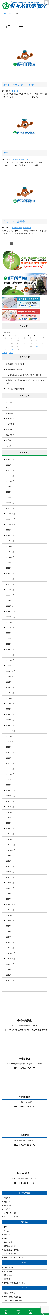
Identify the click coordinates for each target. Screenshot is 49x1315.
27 (37, 347)
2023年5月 (10, 589)
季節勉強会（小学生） (12, 1250)
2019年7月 (10, 812)
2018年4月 (10, 877)
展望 (6, 153)
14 (43, 341)
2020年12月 (10, 731)
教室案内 (7, 1209)
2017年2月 (10, 942)
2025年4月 (10, 503)
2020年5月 (10, 768)
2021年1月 (10, 725)
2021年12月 (10, 671)
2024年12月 (10, 513)
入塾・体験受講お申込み (13, 1297)
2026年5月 (10, 475)
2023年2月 (10, 600)
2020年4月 (10, 774)
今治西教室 (10, 424)
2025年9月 (10, 492)
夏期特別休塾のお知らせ (15, 369)
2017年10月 (10, 904)
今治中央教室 (17, 227)
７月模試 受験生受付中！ (16, 388)
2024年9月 (10, 530)
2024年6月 (10, 541)
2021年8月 (10, 687)
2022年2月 (10, 660)
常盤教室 (9, 429)
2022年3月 (10, 655)
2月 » (11, 352)
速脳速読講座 (9, 1242)
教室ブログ (25, 159)
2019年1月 (10, 839)
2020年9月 (10, 747)
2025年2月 (10, 508)
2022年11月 (10, 611)
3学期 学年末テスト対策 (18, 84)
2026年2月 (10, 486)
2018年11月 (10, 844)
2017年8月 (10, 915)
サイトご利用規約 (10, 1213)
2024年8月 (10, 535)
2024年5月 (10, 546)
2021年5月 (10, 703)
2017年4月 (10, 931)
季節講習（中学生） (11, 1246)
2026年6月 (10, 470)
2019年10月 (10, 796)
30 (12, 350)
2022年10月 (10, 617)
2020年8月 (10, 752)
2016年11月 (10, 953)
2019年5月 (10, 823)
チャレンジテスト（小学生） (14, 1257)
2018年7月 (10, 861)
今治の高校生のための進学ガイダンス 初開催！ (24, 375)
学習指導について (10, 1205)
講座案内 (24, 1222)
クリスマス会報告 (14, 221)
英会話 (6, 1238)
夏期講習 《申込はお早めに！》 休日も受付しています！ (25, 381)
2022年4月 (10, 649)
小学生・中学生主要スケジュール (16, 1283)
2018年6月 (10, 866)
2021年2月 (10, 720)
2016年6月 (10, 980)
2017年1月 (10, 947)
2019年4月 (10, 828)
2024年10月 (10, 524)
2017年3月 (10, 937)
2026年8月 (10, 459)
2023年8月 (10, 573)
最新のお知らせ (9, 1293)
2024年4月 (10, 551)
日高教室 (9, 440)
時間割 (24, 1262)
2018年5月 (10, 872)
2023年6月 (10, 584)
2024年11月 (10, 519)
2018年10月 (10, 850)
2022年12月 (10, 606)
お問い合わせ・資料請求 (13, 1300)
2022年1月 (10, 665)
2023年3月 (10, 595)
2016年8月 (10, 969)
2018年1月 (10, 888)
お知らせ (15, 91)
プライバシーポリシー (12, 1216)
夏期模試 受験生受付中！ (16, 364)
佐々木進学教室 (24, 1193)
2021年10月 (10, 676)
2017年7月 (10, 920)
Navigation (46, 2)
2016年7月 (10, 975)
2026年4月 (10, 481)
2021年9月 (10, 682)
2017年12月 (10, 893)
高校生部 (7, 1234)
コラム (8, 407)
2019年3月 (10, 834)
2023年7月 (10, 579)
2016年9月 (10, 964)
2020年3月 (10, 779)
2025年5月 (10, 497)
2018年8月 (10, 855)
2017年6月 (10, 926)
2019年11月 (10, 790)
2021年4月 (10, 709)
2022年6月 (10, 638)
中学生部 (7, 1231)
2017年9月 (10, 910)
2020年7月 (10, 758)
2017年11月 (10, 899)
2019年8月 (10, 806)
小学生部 (7, 1227)
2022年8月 (10, 627)
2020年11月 (10, 736)
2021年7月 (10, 692)
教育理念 (7, 1198)
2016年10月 (10, 958)
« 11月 (4, 352)
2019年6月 (10, 817)
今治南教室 (16, 159)
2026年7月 (10, 465)
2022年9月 (10, 622)
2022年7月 (10, 633)
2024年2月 (10, 562)
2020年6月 (10, 763)
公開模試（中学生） (11, 1253)
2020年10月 (10, 741)
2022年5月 (10, 644)
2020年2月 (10, 785)
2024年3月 (10, 557)
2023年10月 (10, 568)
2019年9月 (10, 801)
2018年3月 (10, 882)
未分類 (8, 446)
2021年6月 (10, 698)
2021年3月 (10, 714)
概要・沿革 (8, 1201)
